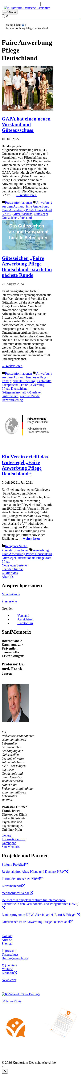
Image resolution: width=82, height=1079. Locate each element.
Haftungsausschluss (15, 958)
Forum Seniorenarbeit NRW (20, 878)
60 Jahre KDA (11, 1001)
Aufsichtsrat (25, 619)
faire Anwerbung (37, 206)
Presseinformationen (18, 202)
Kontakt (7, 936)
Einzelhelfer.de (11, 886)
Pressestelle (9, 601)
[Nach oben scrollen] (3, 1067)
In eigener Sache (16, 546)
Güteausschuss (22, 214)
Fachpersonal (10, 385)
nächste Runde (30, 396)
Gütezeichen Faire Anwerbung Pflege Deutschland (35, 922)
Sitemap (7, 943)
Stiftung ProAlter (13, 864)
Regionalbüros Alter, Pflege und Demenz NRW (33, 871)
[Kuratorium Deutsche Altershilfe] (27, 8)
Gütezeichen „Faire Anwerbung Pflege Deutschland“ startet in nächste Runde (27, 266)
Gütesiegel (41, 214)
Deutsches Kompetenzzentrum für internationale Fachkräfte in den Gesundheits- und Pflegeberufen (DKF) (40, 902)
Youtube (7, 969)
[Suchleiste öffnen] (5, 16)
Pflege (6, 561)
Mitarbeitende (11, 594)
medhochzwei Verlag (16, 893)
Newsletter (9, 980)
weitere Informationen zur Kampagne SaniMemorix (13, 841)
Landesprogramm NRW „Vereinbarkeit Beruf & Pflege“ (39, 914)
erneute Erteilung (24, 381)
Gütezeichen (10, 217)
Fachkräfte (44, 381)
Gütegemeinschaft (14, 392)
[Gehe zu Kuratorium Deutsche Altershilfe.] (23, 24)
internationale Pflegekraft (34, 558)
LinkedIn (8, 973)
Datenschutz (10, 954)
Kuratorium (25, 623)
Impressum (9, 950)
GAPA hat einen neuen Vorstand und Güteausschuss (26, 124)
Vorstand (26, 217)
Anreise (7, 940)
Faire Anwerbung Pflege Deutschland (27, 210)
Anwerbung (41, 550)
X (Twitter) (9, 965)
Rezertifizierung (12, 400)
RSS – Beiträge (29, 994)
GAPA (6, 214)
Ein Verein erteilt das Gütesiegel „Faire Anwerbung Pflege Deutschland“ (25, 465)
